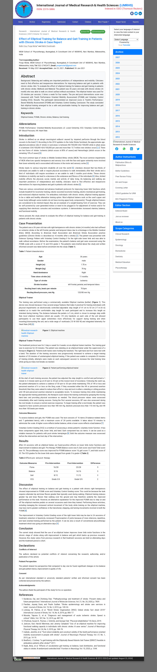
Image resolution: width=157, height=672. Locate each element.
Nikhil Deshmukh (48, 46)
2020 (118, 94)
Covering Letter (121, 188)
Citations (88, 22)
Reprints (136, 22)
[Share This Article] (116, 149)
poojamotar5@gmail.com (66, 65)
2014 (118, 126)
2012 (118, 137)
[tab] (127, 57)
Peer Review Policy (123, 176)
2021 (118, 89)
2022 (118, 84)
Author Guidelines (122, 171)
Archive (32, 22)
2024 (118, 73)
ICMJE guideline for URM (125, 193)
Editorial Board (121, 211)
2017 (118, 110)
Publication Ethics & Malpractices (123, 163)
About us (119, 222)
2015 (118, 121)
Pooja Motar (32, 46)
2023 (118, 79)
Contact (75, 22)
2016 (118, 116)
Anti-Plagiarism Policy (124, 199)
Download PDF (98, 32)
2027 (118, 57)
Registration (46, 22)
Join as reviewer (122, 216)
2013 (118, 132)
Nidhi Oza (23, 46)
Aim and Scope (121, 182)
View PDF (86, 32)
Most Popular (103, 22)
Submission (61, 22)
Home (20, 22)
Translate (126, 45)
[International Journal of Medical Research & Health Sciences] (24, 9)
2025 (118, 68)
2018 (118, 105)
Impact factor (121, 22)
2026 (118, 63)
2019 (118, 100)
